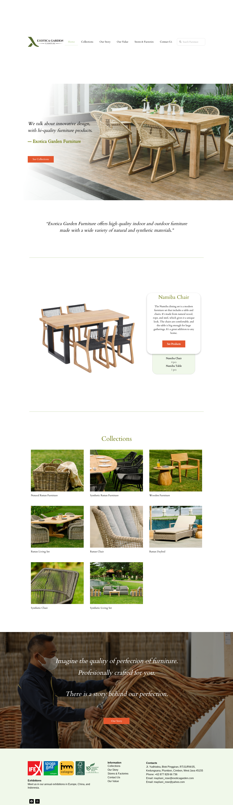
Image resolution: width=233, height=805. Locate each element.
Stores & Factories (144, 42)
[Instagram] (37, 801)
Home (71, 42)
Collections (87, 42)
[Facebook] (31, 801)
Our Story (105, 42)
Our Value (122, 42)
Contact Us (166, 42)
